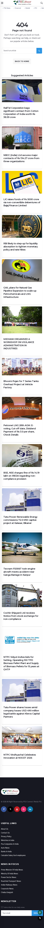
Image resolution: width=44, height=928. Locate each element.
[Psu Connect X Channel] (40, 918)
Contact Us (5, 833)
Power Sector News (8, 877)
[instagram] (23, 809)
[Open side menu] (2, 3)
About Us (4, 829)
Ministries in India (7, 840)
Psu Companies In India (10, 844)
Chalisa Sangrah (7, 892)
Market (28, 8)
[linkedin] (30, 809)
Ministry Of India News (9, 873)
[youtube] (17, 809)
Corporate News (7, 888)
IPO (36, 8)
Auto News (5, 848)
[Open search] (41, 3)
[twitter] (10, 809)
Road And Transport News (11, 881)
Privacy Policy (6, 836)
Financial (18, 8)
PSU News (7, 8)
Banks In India (6, 851)
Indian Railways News (9, 885)
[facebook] (4, 809)
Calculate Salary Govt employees (13, 855)
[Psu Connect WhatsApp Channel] (40, 912)
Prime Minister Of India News (12, 870)
